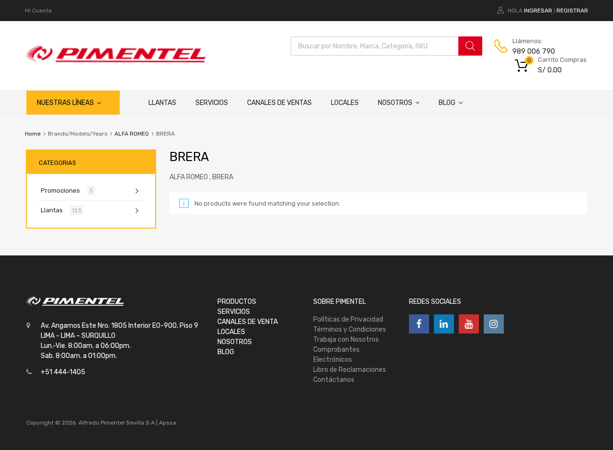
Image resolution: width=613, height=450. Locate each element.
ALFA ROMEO (131, 133)
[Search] (470, 46)
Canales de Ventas (279, 103)
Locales (345, 103)
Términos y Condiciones (349, 329)
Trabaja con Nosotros (346, 339)
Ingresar (538, 10)
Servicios (211, 103)
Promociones (60, 190)
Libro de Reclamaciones (349, 370)
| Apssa (166, 422)
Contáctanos (333, 380)
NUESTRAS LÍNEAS (65, 103)
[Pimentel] (116, 60)
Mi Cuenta (38, 10)
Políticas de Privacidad (348, 319)
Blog (447, 103)
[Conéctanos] (419, 324)
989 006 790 (533, 51)
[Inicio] (129, 103)
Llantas (162, 103)
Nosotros (395, 103)
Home (33, 133)
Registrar (572, 10)
